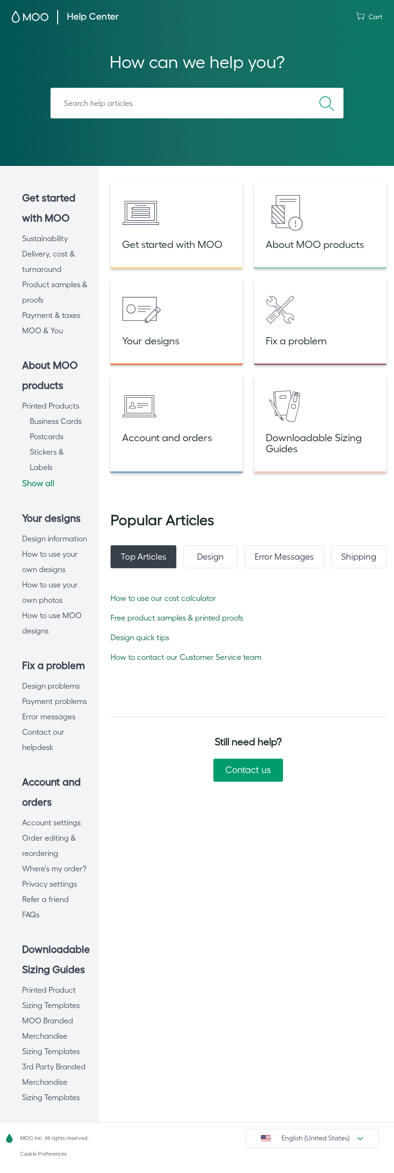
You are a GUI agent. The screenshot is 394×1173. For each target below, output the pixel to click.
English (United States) (316, 1138)
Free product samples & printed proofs (177, 617)
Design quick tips (140, 637)
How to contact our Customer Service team (186, 657)
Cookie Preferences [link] (43, 1154)
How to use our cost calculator (163, 598)
